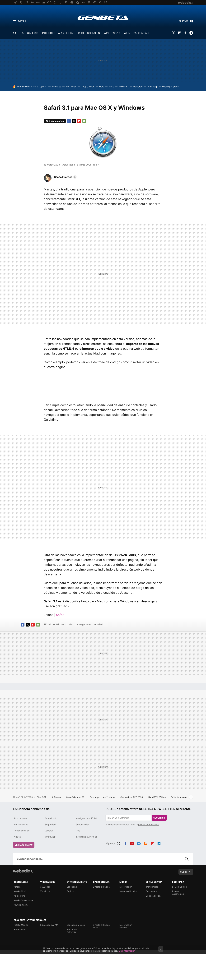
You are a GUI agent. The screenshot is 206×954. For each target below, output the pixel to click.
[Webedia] (23, 871)
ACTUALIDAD (30, 33)
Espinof (70, 891)
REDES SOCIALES (89, 33)
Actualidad (50, 818)
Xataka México (21, 925)
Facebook (185, 33)
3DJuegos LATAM (49, 925)
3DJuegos (45, 886)
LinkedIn (159, 843)
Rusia (111, 86)
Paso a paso (20, 818)
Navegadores (84, 624)
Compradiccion (153, 895)
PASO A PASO (141, 33)
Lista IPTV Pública (157, 797)
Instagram (138, 86)
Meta (101, 86)
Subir (183, 872)
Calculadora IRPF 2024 (131, 797)
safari (100, 624)
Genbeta (103, 17)
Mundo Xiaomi (21, 904)
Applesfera (19, 895)
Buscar (186, 859)
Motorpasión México (125, 926)
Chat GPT (42, 797)
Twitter (173, 33)
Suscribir (159, 817)
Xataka (17, 886)
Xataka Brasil (20, 929)
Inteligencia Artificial (86, 836)
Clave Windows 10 (75, 797)
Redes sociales (21, 830)
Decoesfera (151, 891)
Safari (60, 615)
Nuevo (183, 21)
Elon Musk (71, 86)
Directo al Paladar (101, 886)
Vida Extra (45, 891)
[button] (65, 177)
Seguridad (50, 824)
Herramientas (21, 824)
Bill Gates (56, 86)
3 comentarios (56, 121)
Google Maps (87, 86)
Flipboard (179, 33)
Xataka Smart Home (23, 900)
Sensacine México (76, 925)
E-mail (84, 121)
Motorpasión (125, 886)
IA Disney (56, 797)
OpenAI (43, 86)
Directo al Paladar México (101, 926)
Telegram (191, 33)
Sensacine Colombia (72, 930)
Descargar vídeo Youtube (103, 797)
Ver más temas (24, 844)
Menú (22, 21)
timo (78, 830)
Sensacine (72, 886)
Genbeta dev (82, 824)
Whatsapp (153, 86)
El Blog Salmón (179, 886)
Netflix (17, 836)
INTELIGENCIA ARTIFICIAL (58, 33)
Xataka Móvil (20, 891)
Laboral (49, 830)
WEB (127, 33)
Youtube (132, 843)
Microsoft (123, 86)
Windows (61, 624)
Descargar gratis (170, 86)
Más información (127, 950)
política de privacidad (148, 824)
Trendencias (152, 886)
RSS (145, 843)
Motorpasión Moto (128, 891)
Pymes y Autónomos (178, 892)
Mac (71, 624)
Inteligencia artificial (86, 818)
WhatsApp (50, 836)
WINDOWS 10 (112, 33)
